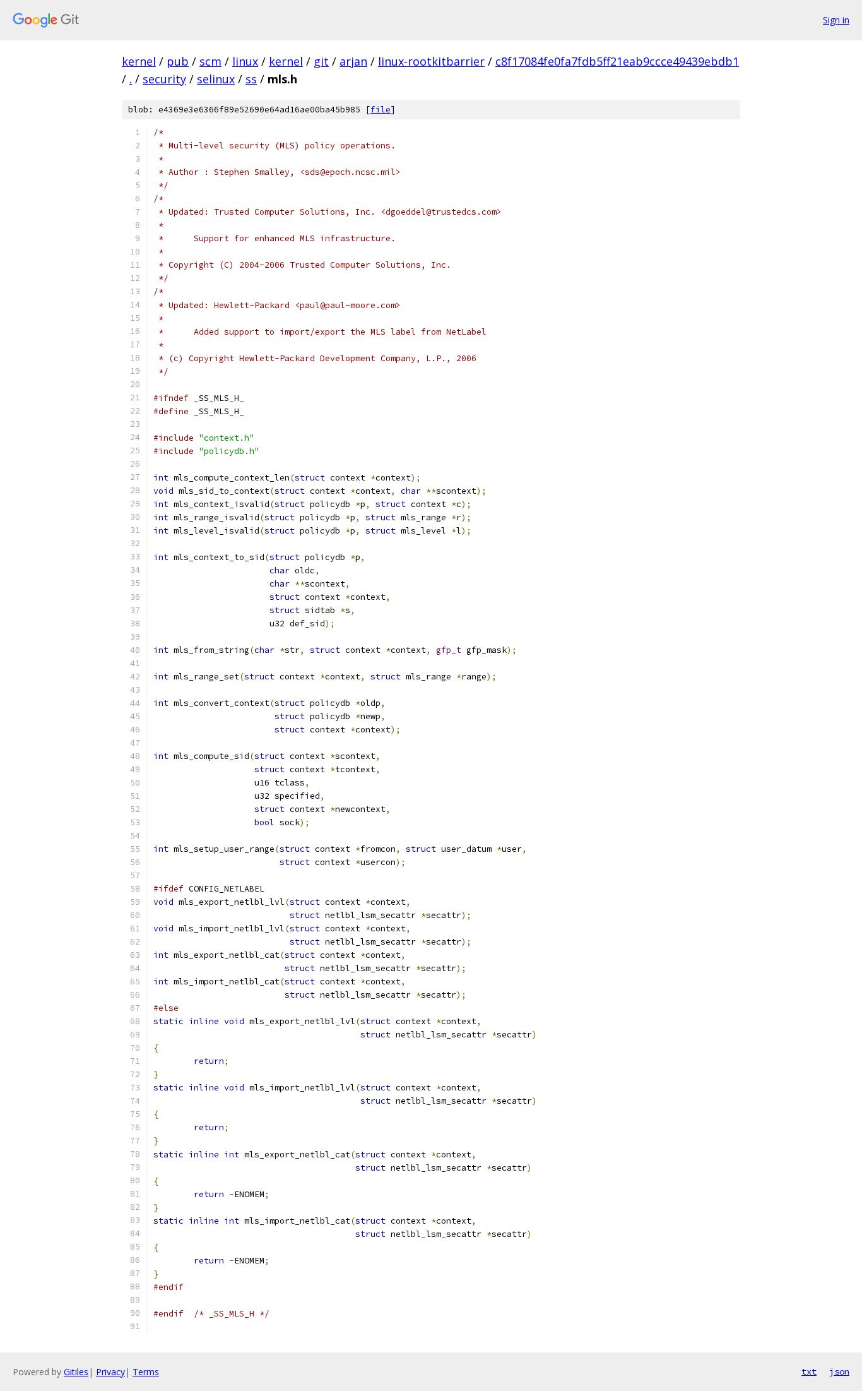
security (164, 79)
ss (251, 79)
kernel (139, 61)
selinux (216, 79)
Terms (146, 1372)
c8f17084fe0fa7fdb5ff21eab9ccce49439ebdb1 (617, 61)
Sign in (836, 20)
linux (245, 61)
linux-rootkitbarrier (431, 61)
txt (809, 1371)
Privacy (110, 1372)
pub (178, 61)
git (321, 61)
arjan (353, 61)
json (839, 1371)
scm (210, 61)
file (380, 109)
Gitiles (76, 1372)
